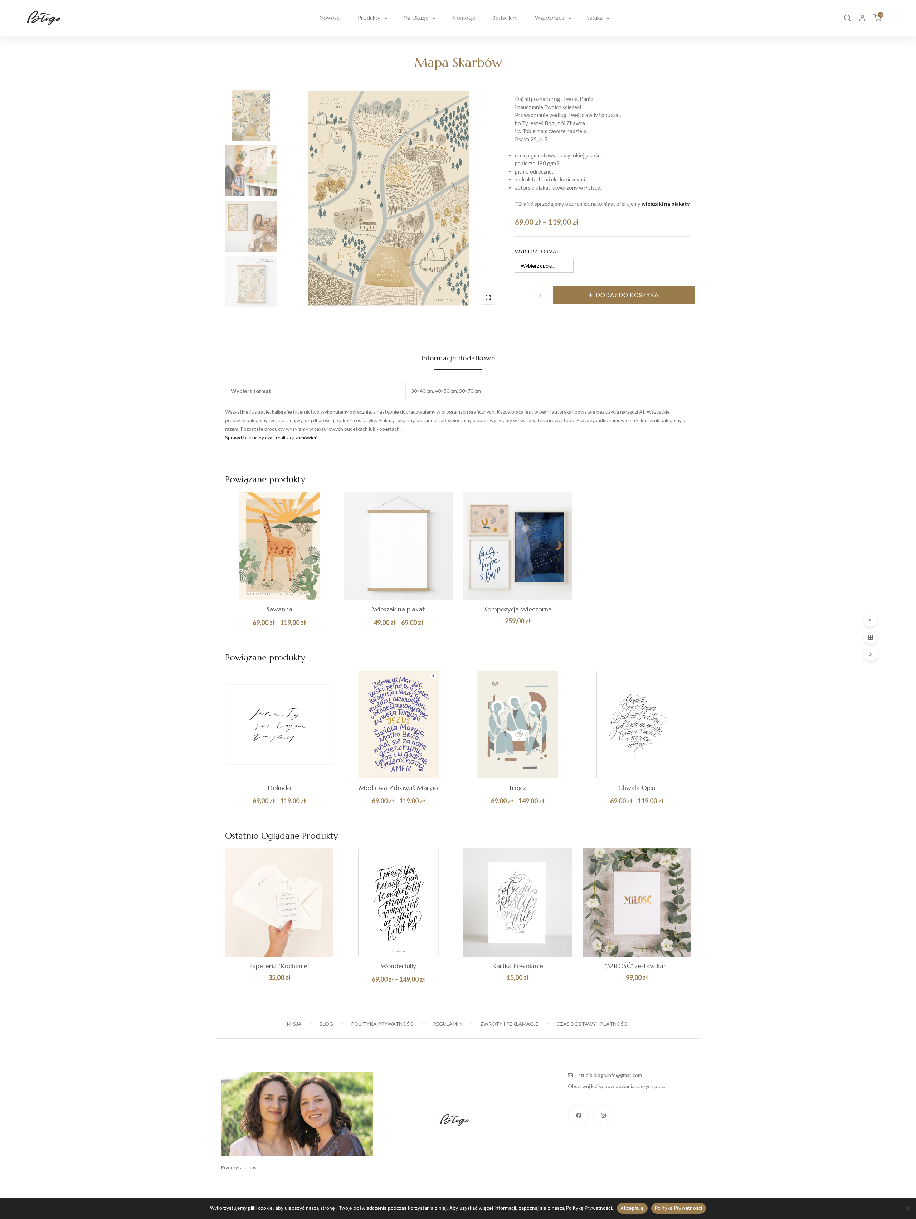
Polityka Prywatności (678, 1208)
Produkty (369, 17)
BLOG (326, 1024)
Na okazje (415, 17)
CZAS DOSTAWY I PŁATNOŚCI (592, 1024)
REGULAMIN (447, 1024)
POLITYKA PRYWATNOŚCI (383, 1024)
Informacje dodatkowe (458, 358)
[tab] (458, 358)
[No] (907, 1208)
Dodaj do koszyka (627, 294)
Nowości (330, 17)
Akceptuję (632, 1208)
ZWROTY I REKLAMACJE (509, 1024)
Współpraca (549, 17)
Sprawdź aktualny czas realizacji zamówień (271, 437)
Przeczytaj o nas (239, 1167)
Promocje (463, 17)
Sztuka (595, 17)
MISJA (294, 1024)
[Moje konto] (862, 18)
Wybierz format (537, 251)
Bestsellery (505, 17)
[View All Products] (870, 637)
